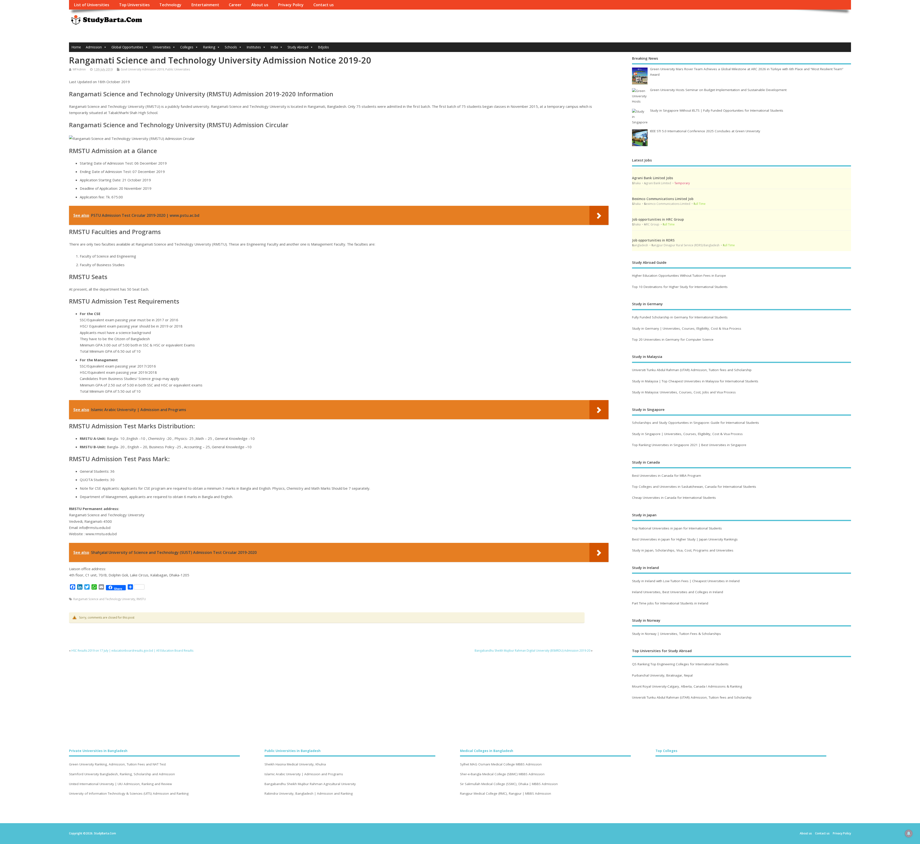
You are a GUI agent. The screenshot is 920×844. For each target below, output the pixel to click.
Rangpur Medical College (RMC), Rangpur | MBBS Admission (505, 794)
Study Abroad (298, 47)
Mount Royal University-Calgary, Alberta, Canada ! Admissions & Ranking (687, 686)
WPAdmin (79, 69)
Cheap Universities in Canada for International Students (674, 497)
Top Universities (134, 4)
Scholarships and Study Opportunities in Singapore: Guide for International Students (695, 422)
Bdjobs (323, 47)
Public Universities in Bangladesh (292, 751)
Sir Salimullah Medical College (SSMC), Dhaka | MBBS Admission (509, 784)
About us (259, 4)
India (274, 47)
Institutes (254, 47)
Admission (94, 47)
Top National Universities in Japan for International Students (677, 528)
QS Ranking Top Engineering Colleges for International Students (680, 664)
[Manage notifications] (909, 833)
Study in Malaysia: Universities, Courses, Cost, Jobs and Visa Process (684, 392)
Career (235, 4)
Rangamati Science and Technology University (104, 599)
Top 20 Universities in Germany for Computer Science (672, 339)
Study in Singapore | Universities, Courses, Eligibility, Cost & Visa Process (687, 434)
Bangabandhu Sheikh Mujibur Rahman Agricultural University (310, 784)
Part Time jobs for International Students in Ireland (670, 603)
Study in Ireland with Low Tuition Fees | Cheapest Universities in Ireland (686, 581)
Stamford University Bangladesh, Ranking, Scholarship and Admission (122, 774)
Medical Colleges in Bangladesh (486, 751)
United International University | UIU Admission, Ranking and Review (120, 784)
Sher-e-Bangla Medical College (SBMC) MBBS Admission (502, 774)
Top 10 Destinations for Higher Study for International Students (680, 287)
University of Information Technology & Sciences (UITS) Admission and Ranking (129, 794)
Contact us (323, 4)
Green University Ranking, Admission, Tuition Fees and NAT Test (117, 764)
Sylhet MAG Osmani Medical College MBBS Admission (501, 764)
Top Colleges (666, 751)
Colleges (186, 47)
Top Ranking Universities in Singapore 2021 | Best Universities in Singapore (689, 445)
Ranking (209, 47)
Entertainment (205, 4)
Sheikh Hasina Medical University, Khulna (295, 764)
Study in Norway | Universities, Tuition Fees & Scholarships (676, 634)
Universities (162, 47)
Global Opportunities (127, 47)
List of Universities (91, 4)
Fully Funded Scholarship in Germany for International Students (680, 317)
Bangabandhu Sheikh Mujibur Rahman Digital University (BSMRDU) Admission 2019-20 (532, 651)
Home (76, 47)
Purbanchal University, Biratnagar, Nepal (662, 675)
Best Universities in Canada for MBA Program (666, 475)
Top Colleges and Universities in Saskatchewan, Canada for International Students (694, 486)
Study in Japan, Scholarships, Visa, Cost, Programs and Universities (682, 550)
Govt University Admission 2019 (142, 69)
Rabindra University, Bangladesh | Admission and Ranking (308, 794)
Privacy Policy (291, 4)
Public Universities (177, 69)
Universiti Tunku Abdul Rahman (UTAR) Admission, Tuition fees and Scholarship (692, 370)
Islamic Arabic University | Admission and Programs (303, 774)
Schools (231, 47)
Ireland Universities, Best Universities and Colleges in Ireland (677, 592)
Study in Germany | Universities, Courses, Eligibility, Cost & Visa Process (686, 328)
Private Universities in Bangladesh (98, 751)
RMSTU (141, 599)
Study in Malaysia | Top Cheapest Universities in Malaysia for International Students (695, 381)
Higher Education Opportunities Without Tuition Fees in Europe (679, 275)
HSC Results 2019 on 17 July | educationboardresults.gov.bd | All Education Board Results (132, 651)
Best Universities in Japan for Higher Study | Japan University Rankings (685, 539)
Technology (170, 4)
